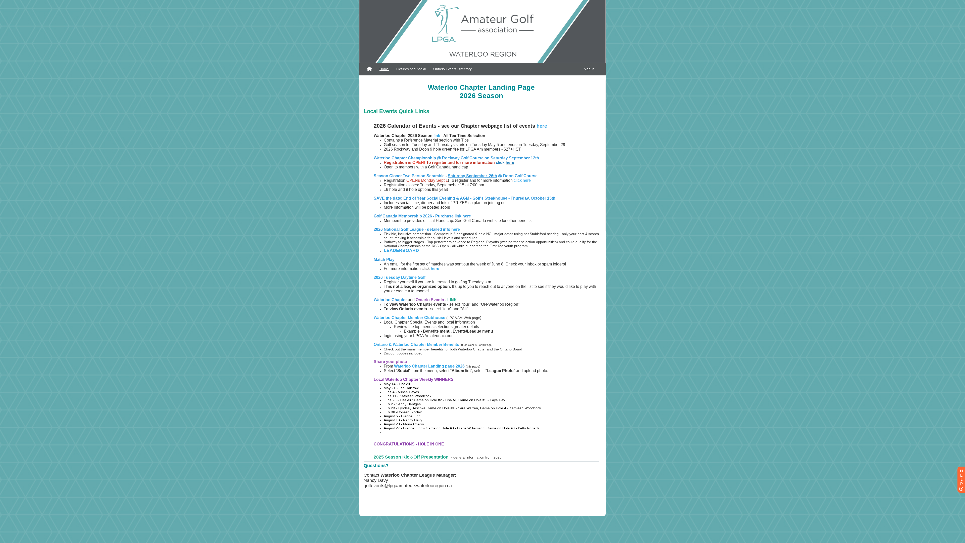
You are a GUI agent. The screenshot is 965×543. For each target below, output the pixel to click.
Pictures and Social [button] (411, 69)
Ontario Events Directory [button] (452, 69)
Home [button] (384, 69)
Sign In (589, 69)
